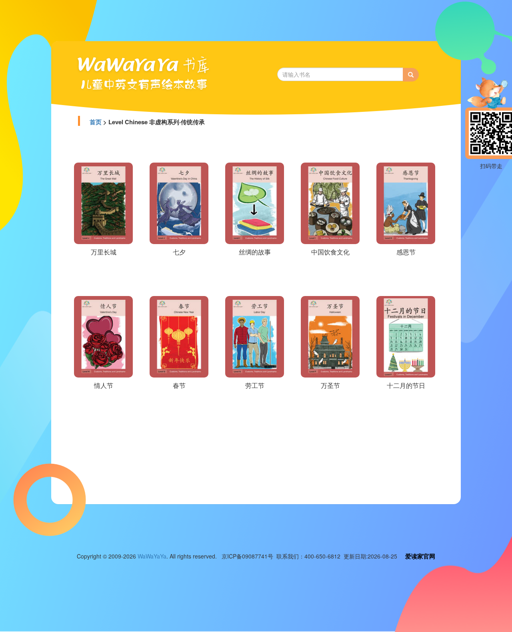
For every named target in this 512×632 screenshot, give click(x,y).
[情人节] (103, 336)
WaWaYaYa (152, 556)
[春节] (179, 336)
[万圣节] (330, 336)
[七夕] (179, 203)
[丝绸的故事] (254, 203)
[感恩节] (405, 203)
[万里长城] (103, 203)
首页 (96, 121)
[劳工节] (254, 336)
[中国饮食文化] (330, 203)
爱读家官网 (420, 556)
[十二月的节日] (405, 336)
